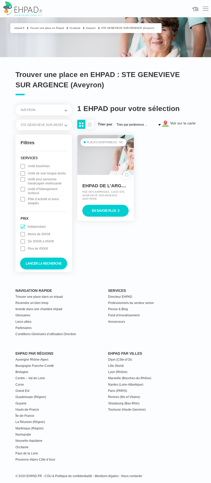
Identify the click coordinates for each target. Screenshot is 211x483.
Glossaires (22, 315)
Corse (19, 384)
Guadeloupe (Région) (30, 397)
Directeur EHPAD (120, 297)
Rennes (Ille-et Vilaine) (124, 397)
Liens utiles (23, 322)
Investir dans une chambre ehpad (38, 309)
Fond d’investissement (123, 315)
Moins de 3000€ (39, 234)
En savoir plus (104, 211)
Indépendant (37, 226)
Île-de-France (24, 416)
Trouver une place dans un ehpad (39, 297)
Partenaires (23, 328)
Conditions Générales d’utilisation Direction (45, 334)
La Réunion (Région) (30, 422)
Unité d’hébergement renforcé (42, 191)
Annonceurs (116, 322)
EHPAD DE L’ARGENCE (108, 185)
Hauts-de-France (27, 409)
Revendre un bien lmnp (31, 303)
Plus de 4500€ (38, 248)
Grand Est (22, 391)
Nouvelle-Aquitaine (28, 441)
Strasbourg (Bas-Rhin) (123, 403)
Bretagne (21, 372)
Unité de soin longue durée (47, 173)
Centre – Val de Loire (30, 378)
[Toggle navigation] (205, 9)
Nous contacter (131, 476)
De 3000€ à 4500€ (41, 241)
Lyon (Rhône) (117, 372)
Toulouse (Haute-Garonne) (127, 409)
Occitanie (22, 447)
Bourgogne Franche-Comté (34, 366)
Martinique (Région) (29, 428)
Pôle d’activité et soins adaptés (43, 201)
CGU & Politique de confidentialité (68, 476)
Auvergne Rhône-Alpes (31, 359)
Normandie (23, 434)
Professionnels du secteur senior (131, 303)
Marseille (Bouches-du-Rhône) (129, 378)
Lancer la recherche (43, 263)
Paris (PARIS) (117, 391)
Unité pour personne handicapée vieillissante (45, 181)
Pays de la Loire (26, 453)
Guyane (21, 403)
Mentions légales (107, 476)
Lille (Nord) (116, 366)
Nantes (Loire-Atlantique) (125, 384)
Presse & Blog (118, 309)
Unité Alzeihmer (39, 166)
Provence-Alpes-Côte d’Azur (35, 459)
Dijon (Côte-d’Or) (120, 359)
